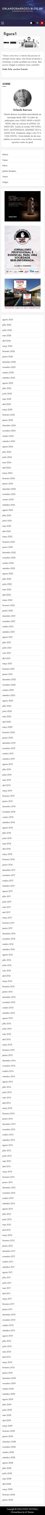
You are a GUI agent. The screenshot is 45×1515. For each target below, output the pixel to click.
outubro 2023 (8, 499)
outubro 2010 (8, 1325)
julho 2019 (6, 769)
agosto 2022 (7, 573)
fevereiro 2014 (8, 1113)
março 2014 (7, 1108)
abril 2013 (6, 1166)
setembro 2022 (8, 568)
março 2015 (7, 1044)
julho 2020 (6, 706)
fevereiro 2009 (8, 1431)
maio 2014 (6, 1097)
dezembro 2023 (9, 489)
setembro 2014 (8, 1076)
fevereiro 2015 (8, 1050)
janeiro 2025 (7, 420)
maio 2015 (6, 1034)
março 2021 (7, 663)
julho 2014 (6, 1087)
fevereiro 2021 (8, 669)
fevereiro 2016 (8, 986)
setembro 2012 (8, 1203)
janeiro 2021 (7, 674)
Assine (42, 23)
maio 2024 (6, 462)
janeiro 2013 (7, 1182)
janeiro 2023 (7, 547)
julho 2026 (6, 324)
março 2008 (7, 1489)
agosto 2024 (7, 446)
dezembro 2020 (9, 679)
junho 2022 (7, 584)
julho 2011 (6, 1277)
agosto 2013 (7, 1145)
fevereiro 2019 (8, 796)
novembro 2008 (9, 1447)
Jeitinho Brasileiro (9, 171)
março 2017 (7, 917)
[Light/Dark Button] (32, 23)
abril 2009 (6, 1420)
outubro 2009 (8, 1388)
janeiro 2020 (7, 737)
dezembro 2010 (9, 1314)
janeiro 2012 (7, 1245)
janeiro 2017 (7, 928)
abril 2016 (6, 975)
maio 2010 (6, 1351)
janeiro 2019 (7, 801)
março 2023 (7, 536)
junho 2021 (7, 647)
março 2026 (7, 346)
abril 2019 (6, 785)
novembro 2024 (8, 430)
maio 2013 (6, 1161)
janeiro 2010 (7, 1372)
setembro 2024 (8, 441)
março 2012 (7, 1235)
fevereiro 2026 (8, 351)
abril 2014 (6, 1103)
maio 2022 (6, 589)
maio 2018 (6, 843)
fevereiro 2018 (8, 859)
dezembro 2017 (8, 870)
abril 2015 (6, 1039)
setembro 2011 (8, 1267)
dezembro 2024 (9, 425)
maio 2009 (6, 1415)
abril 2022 (6, 594)
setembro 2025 (8, 377)
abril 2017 (6, 912)
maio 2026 (6, 335)
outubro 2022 (8, 563)
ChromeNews (16, 1512)
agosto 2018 (7, 827)
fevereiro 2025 (8, 414)
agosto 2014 (7, 1081)
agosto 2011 (7, 1272)
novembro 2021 (8, 621)
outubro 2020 (8, 690)
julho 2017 (6, 896)
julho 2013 (6, 1150)
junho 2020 (7, 711)
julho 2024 (6, 452)
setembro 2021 (8, 632)
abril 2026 (6, 340)
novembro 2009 (9, 1383)
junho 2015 (7, 1028)
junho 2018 (7, 838)
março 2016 (7, 981)
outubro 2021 (7, 626)
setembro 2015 (8, 1013)
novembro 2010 (8, 1320)
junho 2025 (7, 393)
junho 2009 (7, 1410)
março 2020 (7, 727)
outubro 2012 (7, 1198)
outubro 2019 (7, 753)
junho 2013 (7, 1156)
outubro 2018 (7, 817)
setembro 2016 (8, 949)
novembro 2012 (8, 1193)
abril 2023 (6, 531)
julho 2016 (6, 960)
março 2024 (7, 473)
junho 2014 (7, 1092)
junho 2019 (7, 774)
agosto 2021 (7, 637)
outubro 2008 (8, 1452)
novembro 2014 (8, 1065)
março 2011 (7, 1298)
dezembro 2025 (9, 362)
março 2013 (7, 1171)
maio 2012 (6, 1224)
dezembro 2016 (8, 933)
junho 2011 (6, 1283)
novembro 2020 (9, 684)
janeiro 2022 (7, 610)
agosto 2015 (7, 1018)
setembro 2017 (8, 885)
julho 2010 (6, 1341)
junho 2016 (7, 965)
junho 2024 (7, 457)
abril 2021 (6, 658)
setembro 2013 (8, 1140)
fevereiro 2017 (8, 923)
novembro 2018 (8, 811)
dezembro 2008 (9, 1441)
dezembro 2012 (8, 1187)
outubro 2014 (7, 1071)
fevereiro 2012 (8, 1240)
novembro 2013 (8, 1129)
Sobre (4, 165)
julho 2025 (6, 388)
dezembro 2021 (8, 616)
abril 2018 (6, 848)
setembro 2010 (8, 1330)
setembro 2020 (8, 695)
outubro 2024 (8, 436)
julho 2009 (6, 1404)
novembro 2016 (8, 938)
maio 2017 (6, 907)
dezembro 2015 (8, 997)
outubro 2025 (8, 372)
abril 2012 (6, 1230)
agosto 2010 (7, 1335)
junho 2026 (7, 330)
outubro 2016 (7, 944)
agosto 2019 (7, 764)
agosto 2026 (7, 319)
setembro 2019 (8, 759)
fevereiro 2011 (8, 1304)
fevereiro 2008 (8, 1494)
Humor (5, 176)
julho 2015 (6, 1023)
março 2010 (7, 1362)
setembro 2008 (8, 1457)
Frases (5, 160)
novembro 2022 (8, 557)
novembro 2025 (8, 367)
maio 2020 (6, 716)
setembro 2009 (8, 1394)
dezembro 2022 (9, 552)
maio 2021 (6, 653)
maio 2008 (6, 1478)
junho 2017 (6, 901)
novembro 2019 (8, 748)
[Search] (37, 23)
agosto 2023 (7, 510)
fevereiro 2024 (8, 478)
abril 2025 (6, 404)
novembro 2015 (8, 1002)
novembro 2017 (8, 875)
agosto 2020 (7, 700)
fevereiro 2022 (8, 605)
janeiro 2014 (7, 1118)
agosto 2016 (7, 954)
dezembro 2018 (8, 806)
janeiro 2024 (7, 483)
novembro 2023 (8, 494)
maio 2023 (6, 526)
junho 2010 (7, 1346)
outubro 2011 (7, 1261)
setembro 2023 (8, 505)
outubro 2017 (7, 880)
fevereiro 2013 (8, 1177)
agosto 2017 (7, 891)
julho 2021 (6, 642)
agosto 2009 (7, 1399)
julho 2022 (6, 579)
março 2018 (7, 854)
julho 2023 (6, 515)
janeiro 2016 (7, 991)
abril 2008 (6, 1484)
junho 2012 (7, 1219)
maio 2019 (6, 780)
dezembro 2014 (8, 1060)
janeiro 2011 (7, 1309)
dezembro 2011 (8, 1251)
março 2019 (7, 790)
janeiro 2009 (7, 1436)
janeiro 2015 (7, 1055)
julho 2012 (6, 1214)
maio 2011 (6, 1288)
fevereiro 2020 (8, 732)
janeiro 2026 (7, 356)
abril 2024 (6, 467)
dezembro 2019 (8, 743)
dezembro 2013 (8, 1124)
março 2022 (7, 600)
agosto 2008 (7, 1462)
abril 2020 (6, 721)
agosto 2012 (7, 1208)
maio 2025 (6, 399)
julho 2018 (6, 833)
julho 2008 (6, 1468)
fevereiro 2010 (8, 1367)
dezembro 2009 (9, 1378)
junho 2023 (7, 520)
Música (5, 154)
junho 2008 (7, 1473)
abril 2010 (6, 1357)
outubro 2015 (7, 1007)
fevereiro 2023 (8, 542)
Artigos (5, 182)
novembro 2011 (8, 1256)
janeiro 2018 (7, 864)
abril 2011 (6, 1293)
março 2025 (7, 409)
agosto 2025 (7, 383)
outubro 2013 (7, 1134)
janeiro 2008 (7, 1499)
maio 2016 (6, 970)
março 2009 (7, 1425)
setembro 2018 (8, 822)
